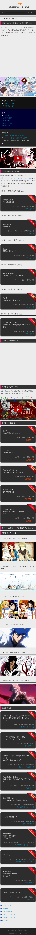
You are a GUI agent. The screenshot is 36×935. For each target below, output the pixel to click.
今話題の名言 (6, 920)
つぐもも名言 (29, 209)
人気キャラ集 (7, 123)
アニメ (13, 12)
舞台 (32, 397)
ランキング (32, 12)
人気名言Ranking (7, 911)
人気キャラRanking (8, 917)
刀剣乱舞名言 (29, 788)
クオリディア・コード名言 (25, 807)
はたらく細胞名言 (28, 824)
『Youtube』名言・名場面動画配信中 (15, 138)
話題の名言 (6, 126)
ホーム (4, 12)
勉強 (6, 398)
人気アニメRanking (8, 914)
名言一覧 (6, 115)
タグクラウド (7, 120)
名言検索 (5, 908)
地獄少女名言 (29, 883)
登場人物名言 (7, 118)
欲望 (21, 398)
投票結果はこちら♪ (9, 103)
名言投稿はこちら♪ (9, 106)
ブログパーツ (6, 905)
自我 (27, 396)
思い (12, 397)
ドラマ (22, 12)
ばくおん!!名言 (29, 746)
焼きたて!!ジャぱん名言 (26, 767)
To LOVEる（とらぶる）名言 (24, 845)
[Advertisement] (18, 55)
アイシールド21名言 (27, 727)
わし (2, 398)
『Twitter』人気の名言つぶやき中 (13, 135)
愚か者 (14, 398)
